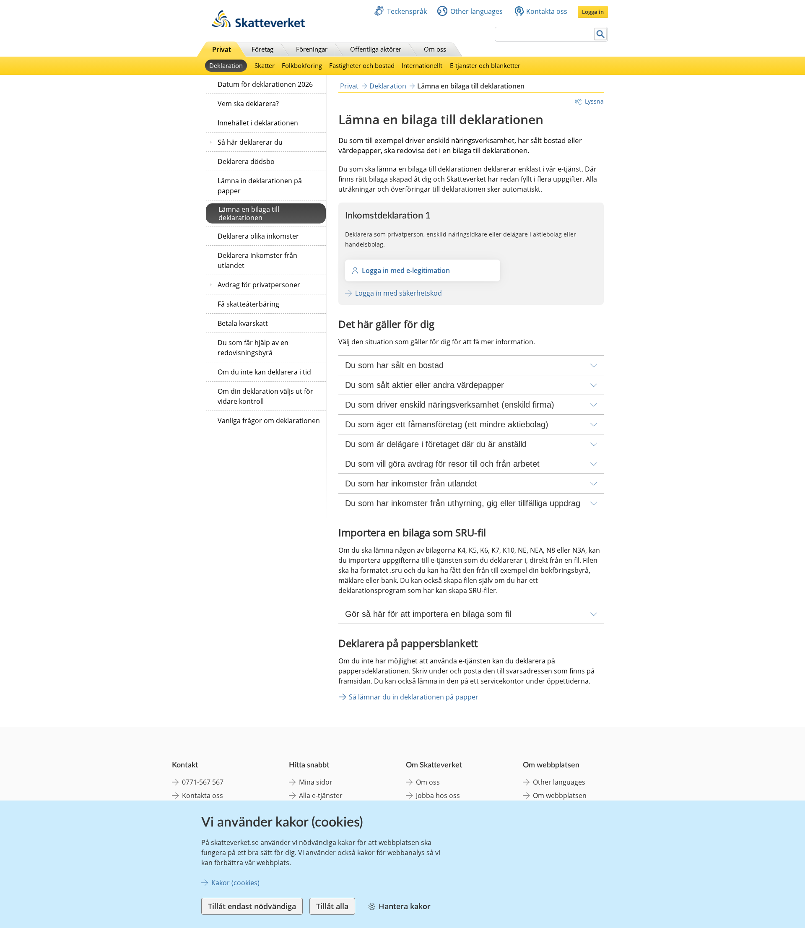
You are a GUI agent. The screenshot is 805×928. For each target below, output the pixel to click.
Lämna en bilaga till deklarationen (248, 213)
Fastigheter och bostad (362, 65)
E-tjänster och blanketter (485, 65)
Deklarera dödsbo (246, 161)
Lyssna (594, 101)
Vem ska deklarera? (248, 103)
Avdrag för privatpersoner (259, 284)
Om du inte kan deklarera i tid (264, 372)
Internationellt (422, 65)
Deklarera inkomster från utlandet (257, 260)
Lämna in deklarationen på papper (260, 185)
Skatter (264, 65)
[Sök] (601, 34)
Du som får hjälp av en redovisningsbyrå (253, 347)
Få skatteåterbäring (248, 304)
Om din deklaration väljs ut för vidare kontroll (265, 396)
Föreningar (311, 49)
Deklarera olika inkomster (258, 236)
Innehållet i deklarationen (258, 122)
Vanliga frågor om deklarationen (269, 420)
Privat (221, 49)
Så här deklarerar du (250, 142)
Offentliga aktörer (375, 49)
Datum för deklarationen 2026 (265, 84)
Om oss (435, 49)
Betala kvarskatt (243, 323)
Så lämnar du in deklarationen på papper (413, 697)
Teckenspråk (407, 11)
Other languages (476, 11)
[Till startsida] (258, 25)
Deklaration (226, 65)
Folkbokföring (302, 65)
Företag (262, 49)
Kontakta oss (546, 11)
